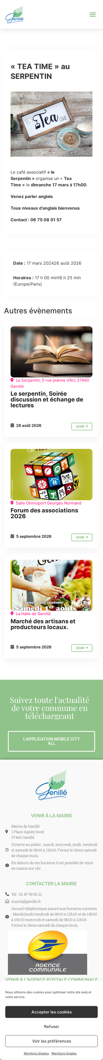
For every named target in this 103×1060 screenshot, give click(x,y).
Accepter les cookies (51, 1011)
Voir (80, 426)
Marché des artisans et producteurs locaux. (43, 624)
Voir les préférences (51, 1041)
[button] (92, 14)
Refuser (51, 1026)
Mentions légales (36, 1053)
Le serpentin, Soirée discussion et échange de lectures (47, 399)
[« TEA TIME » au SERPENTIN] (51, 352)
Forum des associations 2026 (44, 513)
